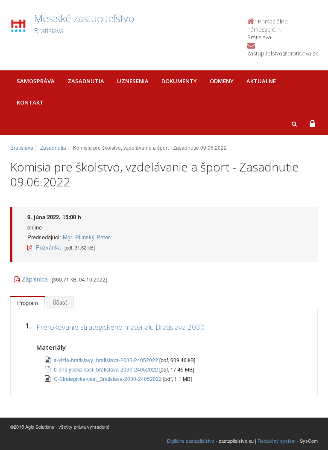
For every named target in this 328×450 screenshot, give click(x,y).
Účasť (60, 302)
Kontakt (30, 102)
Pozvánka (47, 247)
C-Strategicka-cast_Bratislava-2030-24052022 (108, 378)
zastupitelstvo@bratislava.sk (282, 53)
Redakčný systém (277, 440)
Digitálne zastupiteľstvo (190, 440)
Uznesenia (133, 81)
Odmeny (222, 81)
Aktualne (261, 81)
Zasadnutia (85, 81)
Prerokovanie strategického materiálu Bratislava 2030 (120, 327)
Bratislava (21, 147)
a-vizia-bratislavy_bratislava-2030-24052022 (106, 359)
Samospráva (36, 81)
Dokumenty (179, 81)
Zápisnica (35, 279)
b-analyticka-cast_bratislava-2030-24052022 (106, 369)
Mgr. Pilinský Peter (86, 237)
